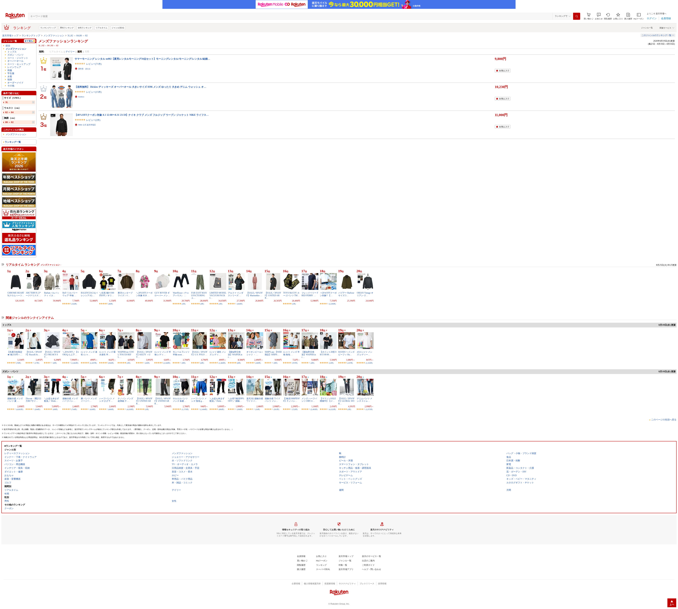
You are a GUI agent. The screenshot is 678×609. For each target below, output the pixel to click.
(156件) (74, 304)
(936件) (111, 363)
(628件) (92, 409)
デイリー (70, 51)
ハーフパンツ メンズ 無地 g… (199, 399)
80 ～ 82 (9, 122)
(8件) (55, 363)
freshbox (81, 97)
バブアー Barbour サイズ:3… (347, 294)
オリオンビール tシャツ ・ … (254, 353)
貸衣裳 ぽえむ (84, 69)
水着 (9, 76)
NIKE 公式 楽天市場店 (87, 125)
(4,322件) (332, 409)
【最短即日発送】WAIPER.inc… (235, 354)
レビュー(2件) (93, 120)
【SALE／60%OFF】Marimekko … (254, 294)
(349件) (258, 363)
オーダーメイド (15, 82)
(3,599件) (332, 304)
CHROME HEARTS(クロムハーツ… (15, 294)
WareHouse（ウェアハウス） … (181, 294)
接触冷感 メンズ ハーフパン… (70, 399)
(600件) (111, 409)
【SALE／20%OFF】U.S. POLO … (199, 353)
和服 (9, 70)
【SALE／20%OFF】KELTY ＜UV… (144, 354)
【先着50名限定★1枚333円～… (14, 353)
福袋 (9, 79)
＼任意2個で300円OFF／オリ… (106, 294)
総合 (8, 45)
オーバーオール (15, 61)
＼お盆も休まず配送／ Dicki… (51, 399)
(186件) (239, 409)
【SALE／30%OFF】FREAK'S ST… (52, 354)
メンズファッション (53, 35)
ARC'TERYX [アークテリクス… (33, 294)
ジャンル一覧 (647, 28)
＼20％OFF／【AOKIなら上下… (71, 353)
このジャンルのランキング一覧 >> (658, 35)
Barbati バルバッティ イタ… (51, 294)
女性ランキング (84, 28)
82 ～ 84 (9, 112)
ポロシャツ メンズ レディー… (364, 353)
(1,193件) (369, 363)
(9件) (183, 363)
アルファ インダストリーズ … (235, 294)
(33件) (257, 409)
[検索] (576, 16)
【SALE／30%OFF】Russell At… (34, 353)
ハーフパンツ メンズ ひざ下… (107, 399)
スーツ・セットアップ (18, 64)
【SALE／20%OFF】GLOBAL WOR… (346, 401)
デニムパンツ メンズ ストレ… (364, 399)
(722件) (295, 409)
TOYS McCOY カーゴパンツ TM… (291, 294)
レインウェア (14, 67)
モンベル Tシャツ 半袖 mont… (181, 353)
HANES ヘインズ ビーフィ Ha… (346, 353)
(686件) (221, 409)
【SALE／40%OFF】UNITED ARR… (144, 401)
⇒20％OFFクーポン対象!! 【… (328, 294)
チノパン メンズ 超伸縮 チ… (125, 399)
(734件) (74, 409)
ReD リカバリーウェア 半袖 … (70, 294)
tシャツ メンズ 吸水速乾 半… (107, 353)
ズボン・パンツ (15, 54)
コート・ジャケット (17, 58)
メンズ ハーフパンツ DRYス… (309, 399)
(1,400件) (222, 363)
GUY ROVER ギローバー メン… (162, 294)
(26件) (147, 363)
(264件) (37, 409)
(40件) (110, 304)
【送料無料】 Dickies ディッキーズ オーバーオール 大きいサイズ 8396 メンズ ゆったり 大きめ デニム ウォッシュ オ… (140, 86)
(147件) (350, 363)
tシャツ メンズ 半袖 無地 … (291, 353)
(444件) (239, 304)
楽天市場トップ (10, 35)
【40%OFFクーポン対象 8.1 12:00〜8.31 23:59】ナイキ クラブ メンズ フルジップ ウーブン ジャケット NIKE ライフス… (142, 114)
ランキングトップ (48, 28)
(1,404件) (203, 409)
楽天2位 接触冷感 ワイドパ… (254, 399)
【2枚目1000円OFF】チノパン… (291, 399)
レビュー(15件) (94, 92)
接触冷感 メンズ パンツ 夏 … (15, 399)
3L (6, 102)
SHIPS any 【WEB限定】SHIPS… (273, 353)
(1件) (183, 304)
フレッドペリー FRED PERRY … (310, 294)
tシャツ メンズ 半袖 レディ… (162, 353)
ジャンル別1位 (118, 28)
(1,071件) (369, 409)
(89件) (55, 409)
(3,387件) (93, 363)
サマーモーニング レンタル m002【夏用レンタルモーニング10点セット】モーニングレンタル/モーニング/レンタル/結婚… (142, 58)
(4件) (202, 304)
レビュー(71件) (94, 64)
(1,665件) (74, 363)
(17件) (37, 363)
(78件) (18, 363)
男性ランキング (67, 28)
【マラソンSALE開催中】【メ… (328, 399)
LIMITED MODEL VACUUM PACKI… (218, 295)
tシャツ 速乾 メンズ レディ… (218, 353)
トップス (12, 51)
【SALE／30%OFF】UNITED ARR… (273, 295)
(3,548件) (166, 363)
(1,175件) (185, 409)
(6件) (202, 363)
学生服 (10, 73)
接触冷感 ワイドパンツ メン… (272, 399)
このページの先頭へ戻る (663, 419)
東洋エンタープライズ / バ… (125, 294)
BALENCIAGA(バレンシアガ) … (89, 294)
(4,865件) (19, 409)
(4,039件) (130, 409)
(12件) (331, 363)
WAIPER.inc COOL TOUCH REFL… (126, 354)
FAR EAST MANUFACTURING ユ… (199, 295)
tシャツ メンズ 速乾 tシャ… (89, 353)
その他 (10, 85)
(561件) (276, 409)
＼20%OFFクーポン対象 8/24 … (144, 294)
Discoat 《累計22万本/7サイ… (33, 399)
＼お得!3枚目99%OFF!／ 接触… (236, 399)
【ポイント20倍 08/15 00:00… (328, 353)
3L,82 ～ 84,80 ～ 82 (77, 35)
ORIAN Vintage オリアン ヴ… (365, 294)
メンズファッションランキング (63, 41)
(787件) (295, 363)
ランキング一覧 (13, 142)
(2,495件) (314, 409)
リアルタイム (101, 28)
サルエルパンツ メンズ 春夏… (180, 399)
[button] (599, 16)
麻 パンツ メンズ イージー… (89, 399)
